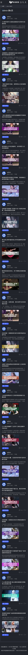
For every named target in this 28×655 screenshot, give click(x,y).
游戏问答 (6, 230)
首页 (3, 6)
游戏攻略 (6, 136)
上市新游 (6, 43)
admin (9, 16)
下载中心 (6, 74)
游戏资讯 (6, 105)
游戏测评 (6, 292)
